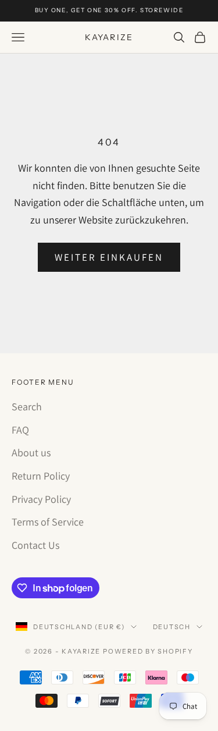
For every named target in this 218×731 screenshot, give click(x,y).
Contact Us (35, 545)
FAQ (20, 430)
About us (31, 452)
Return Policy (41, 475)
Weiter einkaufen (109, 257)
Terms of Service (48, 521)
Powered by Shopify (148, 651)
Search (27, 406)
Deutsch (172, 627)
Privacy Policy (41, 499)
